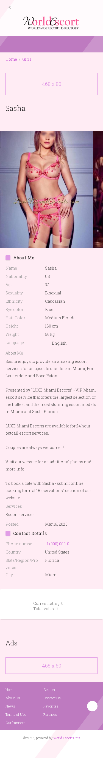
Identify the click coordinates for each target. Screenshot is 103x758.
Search (49, 689)
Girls (27, 59)
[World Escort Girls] (51, 22)
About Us (12, 697)
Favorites (51, 706)
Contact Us (52, 697)
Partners (50, 714)
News (10, 706)
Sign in (94, 8)
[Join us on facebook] (49, 748)
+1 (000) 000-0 (57, 543)
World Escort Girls (66, 738)
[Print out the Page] (46, 121)
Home (11, 59)
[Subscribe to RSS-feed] (39, 748)
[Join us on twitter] (61, 748)
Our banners (15, 722)
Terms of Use (15, 714)
